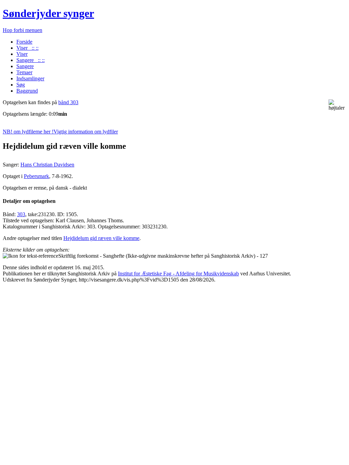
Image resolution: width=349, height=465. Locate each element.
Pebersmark (36, 176)
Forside (24, 42)
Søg (20, 84)
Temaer (24, 72)
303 (21, 214)
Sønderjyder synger (48, 13)
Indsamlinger (30, 78)
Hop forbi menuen (22, 30)
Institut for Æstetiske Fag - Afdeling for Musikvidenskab (178, 273)
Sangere (25, 66)
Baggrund (27, 91)
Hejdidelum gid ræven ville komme (101, 238)
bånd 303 (68, 102)
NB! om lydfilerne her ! (60, 131)
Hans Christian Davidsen (47, 164)
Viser (22, 54)
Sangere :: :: (30, 60)
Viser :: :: (27, 48)
